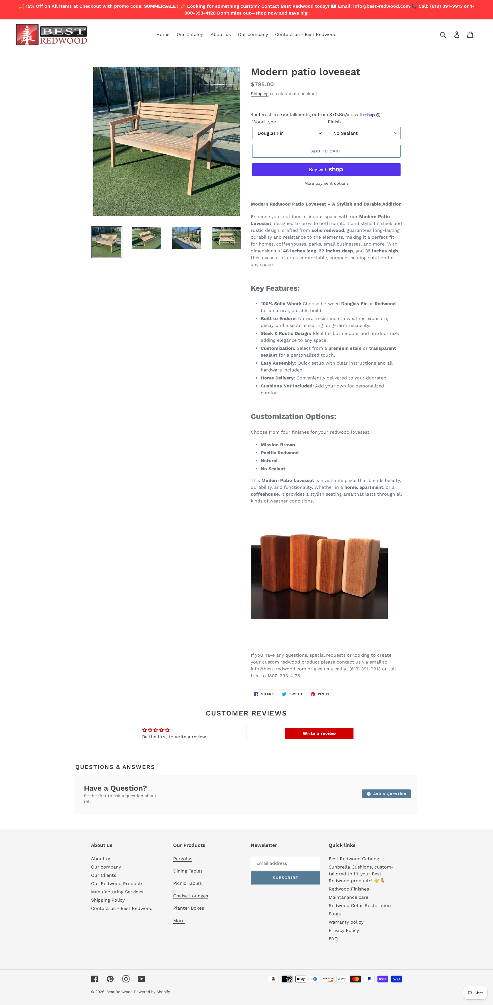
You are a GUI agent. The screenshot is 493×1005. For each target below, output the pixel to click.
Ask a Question (389, 793)
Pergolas (182, 858)
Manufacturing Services (117, 892)
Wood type (264, 121)
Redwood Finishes (349, 889)
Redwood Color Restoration (360, 905)
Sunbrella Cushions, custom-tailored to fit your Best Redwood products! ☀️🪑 (361, 873)
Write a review (319, 733)
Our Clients (103, 875)
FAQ (333, 938)
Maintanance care (348, 897)
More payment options (326, 183)
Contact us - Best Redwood (122, 908)
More (179, 920)
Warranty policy (346, 922)
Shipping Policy (108, 900)
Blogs (335, 913)
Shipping (259, 93)
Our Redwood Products (117, 883)
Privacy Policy (344, 930)
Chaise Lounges (190, 896)
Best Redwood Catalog (354, 858)
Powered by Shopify (152, 992)
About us (101, 858)
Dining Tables (188, 871)
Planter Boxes (188, 908)
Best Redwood (119, 992)
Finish (334, 121)
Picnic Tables (187, 883)
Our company (106, 867)
